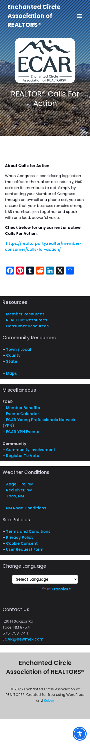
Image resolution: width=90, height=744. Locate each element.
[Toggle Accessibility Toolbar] (79, 733)
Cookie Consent (22, 543)
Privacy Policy (20, 537)
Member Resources (25, 314)
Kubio (49, 700)
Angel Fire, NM (20, 484)
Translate (61, 589)
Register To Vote (22, 455)
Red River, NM (19, 490)
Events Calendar (22, 413)
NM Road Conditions (26, 508)
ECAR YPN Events (22, 431)
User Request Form (25, 549)
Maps (11, 373)
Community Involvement (30, 449)
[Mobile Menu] (79, 16)
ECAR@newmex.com (23, 639)
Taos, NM (15, 496)
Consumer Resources (27, 326)
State (11, 361)
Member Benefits (23, 407)
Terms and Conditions (28, 531)
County (13, 355)
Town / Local (18, 349)
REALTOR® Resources (26, 320)
